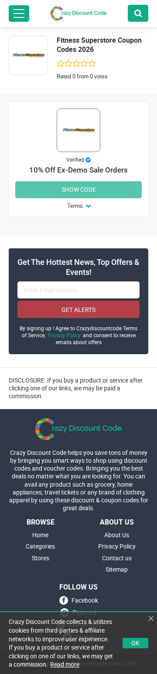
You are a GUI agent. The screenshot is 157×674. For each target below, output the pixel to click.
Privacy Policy (64, 335)
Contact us (117, 558)
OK (135, 643)
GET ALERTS (78, 309)
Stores (40, 558)
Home (40, 535)
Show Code (78, 189)
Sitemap (117, 569)
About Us (116, 535)
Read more (64, 664)
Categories (40, 546)
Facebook (85, 600)
